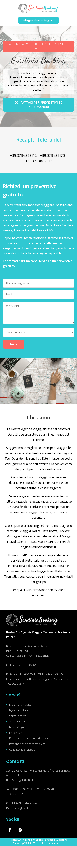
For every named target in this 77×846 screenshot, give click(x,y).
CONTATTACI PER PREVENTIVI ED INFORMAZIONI (38, 105)
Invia (13, 344)
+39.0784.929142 (23, 155)
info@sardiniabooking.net (38, 20)
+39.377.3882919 (38, 161)
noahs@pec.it (20, 808)
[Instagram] (20, 830)
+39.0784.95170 (52, 155)
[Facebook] (10, 830)
